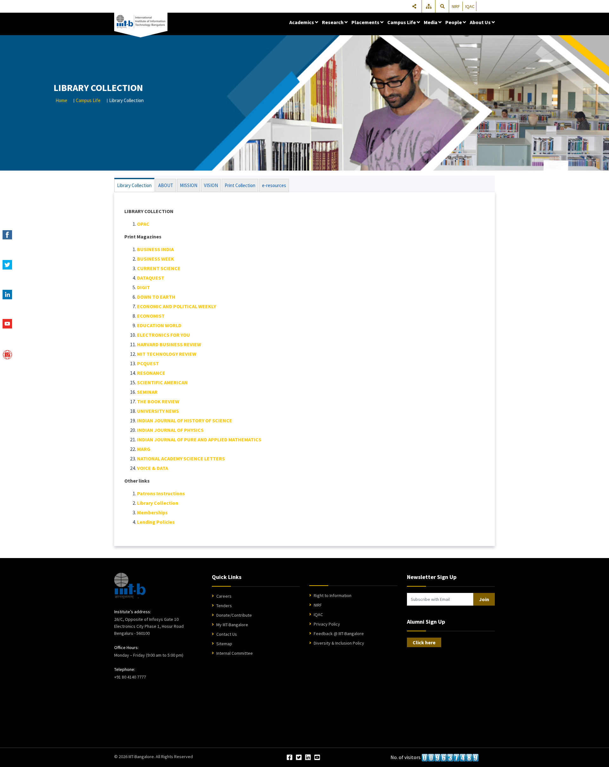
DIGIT (143, 287)
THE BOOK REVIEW (158, 401)
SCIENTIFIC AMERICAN (162, 382)
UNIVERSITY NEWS (158, 411)
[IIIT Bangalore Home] (130, 586)
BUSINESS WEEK (155, 259)
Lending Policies (156, 522)
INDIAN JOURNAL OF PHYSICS (170, 430)
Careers (224, 596)
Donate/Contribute (234, 615)
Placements (365, 22)
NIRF (456, 6)
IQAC (470, 6)
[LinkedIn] (308, 758)
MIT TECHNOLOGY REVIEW (166, 354)
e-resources (274, 185)
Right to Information (332, 595)
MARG (143, 449)
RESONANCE (151, 373)
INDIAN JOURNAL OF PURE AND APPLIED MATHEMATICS (199, 439)
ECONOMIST (151, 316)
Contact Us (226, 634)
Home (61, 100)
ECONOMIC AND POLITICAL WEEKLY (176, 306)
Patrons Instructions (161, 493)
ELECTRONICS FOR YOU (163, 335)
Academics (302, 22)
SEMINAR (147, 392)
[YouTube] (317, 758)
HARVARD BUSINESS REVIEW (169, 344)
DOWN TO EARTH (156, 297)
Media (431, 22)
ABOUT (165, 185)
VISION (211, 185)
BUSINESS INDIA (155, 249)
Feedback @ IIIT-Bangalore (339, 633)
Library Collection (134, 185)
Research (333, 22)
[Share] (414, 6)
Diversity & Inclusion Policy (339, 643)
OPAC (143, 224)
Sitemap (224, 644)
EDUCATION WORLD (159, 325)
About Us (481, 22)
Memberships (152, 512)
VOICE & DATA (152, 468)
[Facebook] (289, 758)
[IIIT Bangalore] (140, 22)
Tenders (224, 605)
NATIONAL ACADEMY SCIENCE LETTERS (181, 458)
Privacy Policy (327, 624)
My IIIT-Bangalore (232, 624)
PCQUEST (148, 363)
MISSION (188, 185)
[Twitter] (299, 758)
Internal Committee (234, 653)
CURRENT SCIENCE (158, 268)
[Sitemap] (429, 6)
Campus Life (402, 22)
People (454, 22)
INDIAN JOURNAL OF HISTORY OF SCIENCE (184, 420)
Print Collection (240, 185)
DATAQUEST (150, 278)
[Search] (442, 6)
